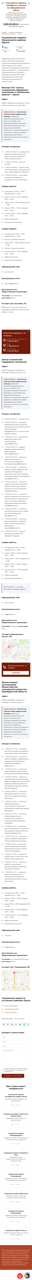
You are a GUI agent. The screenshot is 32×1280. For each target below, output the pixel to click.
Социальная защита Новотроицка (16, 1212)
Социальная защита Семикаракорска (16, 1134)
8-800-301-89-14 (10, 24)
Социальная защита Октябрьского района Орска (16, 1095)
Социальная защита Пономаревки (16, 1175)
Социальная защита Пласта (16, 1230)
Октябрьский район (11, 1009)
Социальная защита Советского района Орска (16, 1115)
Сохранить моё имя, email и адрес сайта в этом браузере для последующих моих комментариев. (16, 1070)
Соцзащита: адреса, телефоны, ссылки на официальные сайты (16, 6)
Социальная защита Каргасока (16, 1193)
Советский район (10, 1012)
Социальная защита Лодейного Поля (16, 1154)
